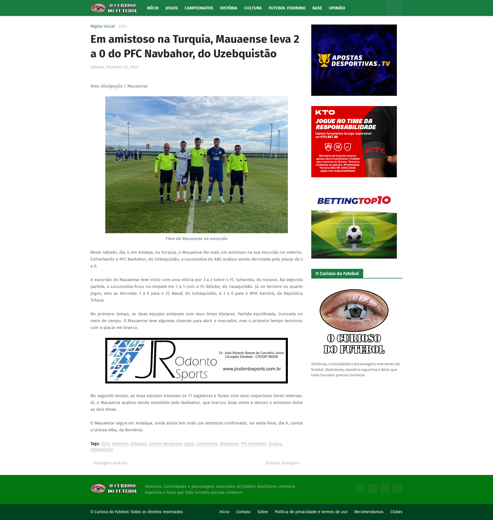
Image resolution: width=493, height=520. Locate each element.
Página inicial (102, 27)
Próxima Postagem (283, 463)
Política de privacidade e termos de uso (311, 511)
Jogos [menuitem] (171, 8)
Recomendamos (368, 511)
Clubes (396, 511)
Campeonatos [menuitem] (199, 8)
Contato (243, 511)
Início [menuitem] (153, 8)
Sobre (262, 511)
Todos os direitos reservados (156, 511)
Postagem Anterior (110, 463)
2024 (122, 27)
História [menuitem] (228, 8)
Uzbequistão (101, 450)
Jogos (189, 444)
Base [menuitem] (317, 8)
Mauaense (229, 444)
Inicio (224, 511)
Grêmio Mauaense (165, 444)
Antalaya (139, 444)
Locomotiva (206, 444)
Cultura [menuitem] (253, 8)
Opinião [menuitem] (337, 8)
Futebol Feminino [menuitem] (287, 8)
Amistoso (120, 444)
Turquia (275, 444)
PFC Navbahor (253, 444)
